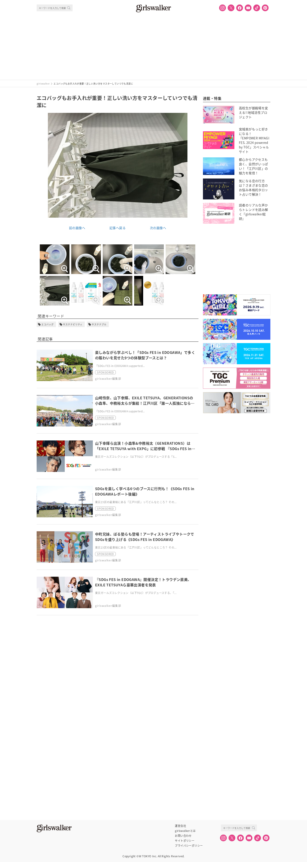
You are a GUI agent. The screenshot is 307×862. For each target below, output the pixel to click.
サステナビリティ (72, 324)
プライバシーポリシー (189, 845)
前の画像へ (77, 228)
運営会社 (180, 825)
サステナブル (99, 324)
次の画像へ (158, 228)
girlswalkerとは (185, 830)
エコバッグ (47, 324)
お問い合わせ (183, 835)
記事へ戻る (117, 228)
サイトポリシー (184, 840)
